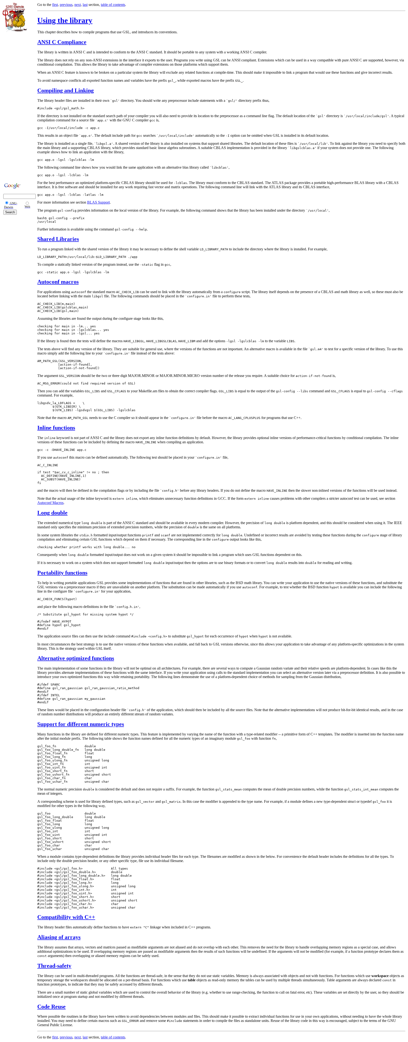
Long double (52, 513)
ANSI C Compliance (61, 42)
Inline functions (56, 428)
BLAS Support (98, 202)
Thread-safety (54, 966)
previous (66, 5)
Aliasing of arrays (59, 937)
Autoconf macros (58, 282)
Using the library (64, 20)
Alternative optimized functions (75, 658)
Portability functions (62, 573)
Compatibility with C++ (66, 917)
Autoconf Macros (50, 503)
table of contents (113, 5)
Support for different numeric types (80, 724)
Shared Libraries (58, 239)
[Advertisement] (17, 107)
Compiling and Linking (65, 90)
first (55, 5)
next (77, 5)
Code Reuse (51, 1007)
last (85, 5)
